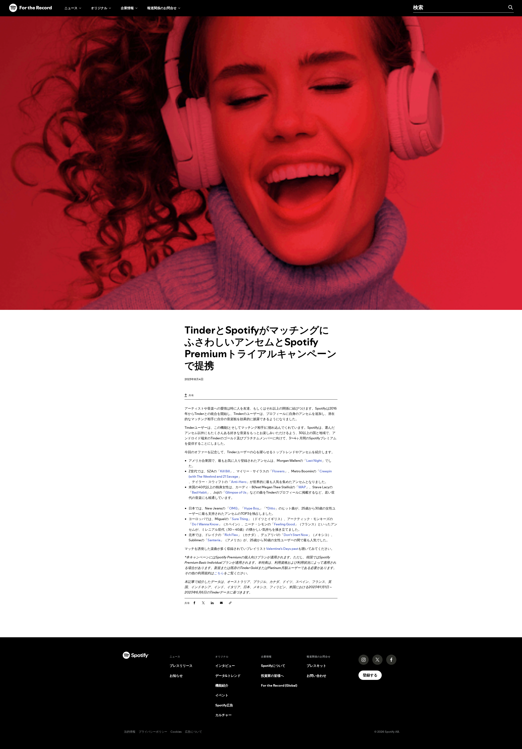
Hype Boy (251, 508)
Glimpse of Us (236, 492)
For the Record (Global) (279, 685)
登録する (370, 675)
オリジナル (99, 8)
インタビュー (225, 665)
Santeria (214, 540)
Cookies (176, 732)
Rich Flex (231, 534)
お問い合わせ (316, 675)
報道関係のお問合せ (162, 8)
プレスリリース (181, 665)
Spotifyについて (273, 665)
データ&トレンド (228, 675)
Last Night (314, 460)
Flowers (278, 471)
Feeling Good (284, 524)
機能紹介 (221, 685)
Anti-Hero (239, 481)
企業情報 (127, 8)
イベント (221, 695)
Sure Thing (240, 519)
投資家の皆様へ (272, 675)
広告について (193, 732)
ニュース (70, 8)
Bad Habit (199, 492)
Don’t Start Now (296, 534)
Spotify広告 (224, 705)
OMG (233, 508)
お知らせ (176, 675)
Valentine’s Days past (282, 548)
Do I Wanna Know (205, 524)
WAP (302, 487)
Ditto (271, 508)
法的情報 (129, 732)
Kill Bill (225, 471)
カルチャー (223, 715)
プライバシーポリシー (153, 732)
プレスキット (316, 665)
